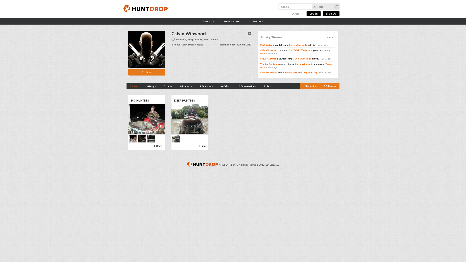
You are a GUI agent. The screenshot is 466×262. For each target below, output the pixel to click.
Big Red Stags (311, 72)
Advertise (243, 164)
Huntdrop (145, 9)
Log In (313, 13)
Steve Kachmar (268, 58)
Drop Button (232, 164)
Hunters (258, 21)
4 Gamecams (206, 86)
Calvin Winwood (268, 50)
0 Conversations (247, 86)
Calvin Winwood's (298, 44)
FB (249, 33)
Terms (253, 164)
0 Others (225, 86)
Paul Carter (266, 44)
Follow (147, 72)
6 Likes (267, 86)
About (295, 14)
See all (330, 37)
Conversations (232, 21)
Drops (207, 21)
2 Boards (134, 86)
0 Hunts (168, 86)
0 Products (186, 86)
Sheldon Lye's (290, 72)
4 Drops (151, 86)
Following (310, 86)
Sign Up (331, 13)
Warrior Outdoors (269, 64)
